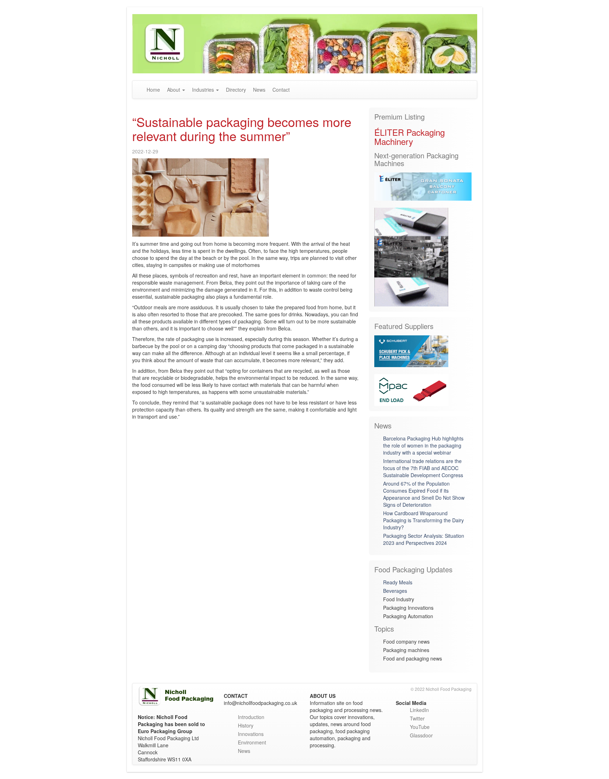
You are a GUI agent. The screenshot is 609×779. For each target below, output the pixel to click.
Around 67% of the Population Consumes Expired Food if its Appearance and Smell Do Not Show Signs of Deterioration (424, 494)
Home (153, 89)
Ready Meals (397, 582)
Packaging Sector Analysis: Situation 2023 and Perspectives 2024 (423, 539)
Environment (252, 742)
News (259, 89)
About (174, 89)
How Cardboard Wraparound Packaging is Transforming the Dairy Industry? (423, 520)
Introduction (251, 716)
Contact (281, 89)
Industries (203, 89)
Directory (236, 89)
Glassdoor (421, 735)
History (245, 725)
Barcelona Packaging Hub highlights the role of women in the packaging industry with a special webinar (423, 445)
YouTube (420, 726)
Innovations (251, 733)
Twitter (417, 718)
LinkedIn (419, 709)
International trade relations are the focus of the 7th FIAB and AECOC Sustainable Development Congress (423, 468)
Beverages (395, 590)
